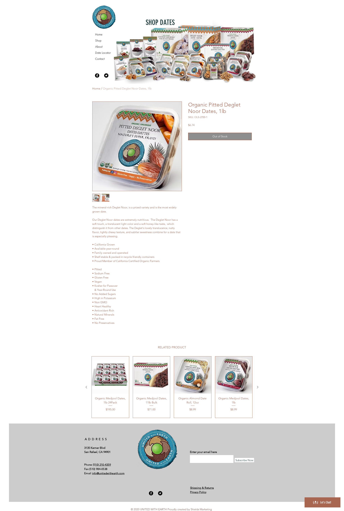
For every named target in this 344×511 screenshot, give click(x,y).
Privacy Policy (198, 492)
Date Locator (103, 53)
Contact (100, 59)
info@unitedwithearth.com (108, 473)
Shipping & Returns (202, 487)
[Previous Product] (86, 387)
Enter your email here (203, 452)
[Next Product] (257, 387)
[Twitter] (106, 75)
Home (96, 88)
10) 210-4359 (103, 464)
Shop (98, 40)
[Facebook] (97, 75)
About (98, 47)
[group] (172, 387)
